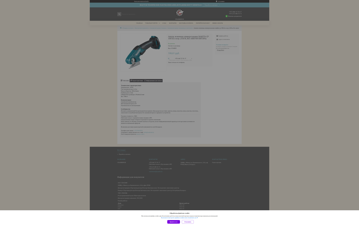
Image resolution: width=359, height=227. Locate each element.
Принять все (174, 222)
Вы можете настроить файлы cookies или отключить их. (179, 218)
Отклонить (187, 222)
